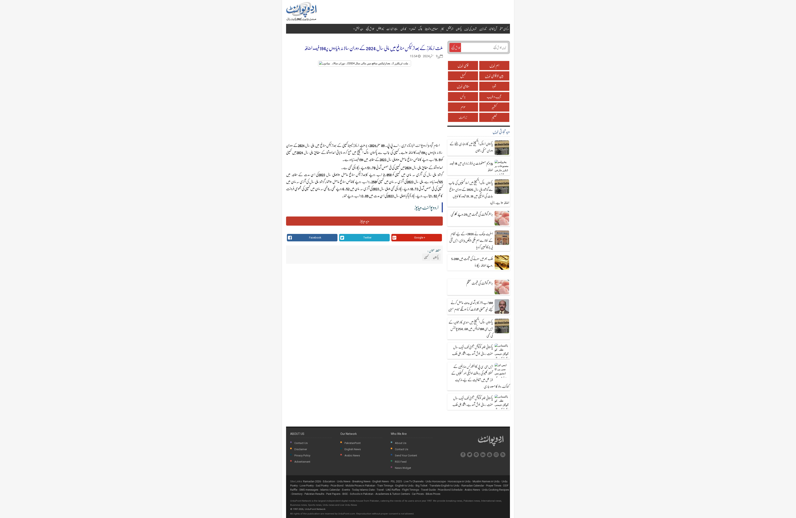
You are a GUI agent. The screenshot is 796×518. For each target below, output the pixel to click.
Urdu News (343, 481)
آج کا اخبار (493, 28)
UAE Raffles (393, 489)
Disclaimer (300, 449)
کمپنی (289, 152)
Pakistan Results (314, 493)
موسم (463, 107)
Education (329, 481)
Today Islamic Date (363, 489)
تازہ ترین (482, 28)
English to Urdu (404, 485)
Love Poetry (307, 485)
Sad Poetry (322, 485)
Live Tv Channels (413, 481)
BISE (345, 493)
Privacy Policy (302, 455)
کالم (442, 28)
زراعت (463, 117)
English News (353, 449)
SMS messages (308, 489)
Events (346, 489)
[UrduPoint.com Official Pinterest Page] (476, 454)
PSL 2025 (396, 481)
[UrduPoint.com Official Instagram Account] (496, 454)
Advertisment (302, 461)
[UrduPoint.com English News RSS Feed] (502, 454)
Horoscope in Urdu (459, 481)
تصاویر (413, 28)
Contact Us (301, 443)
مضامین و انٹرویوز (431, 28)
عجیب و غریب (494, 96)
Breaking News (361, 481)
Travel (380, 489)
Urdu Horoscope (436, 481)
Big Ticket (421, 485)
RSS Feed (400, 461)
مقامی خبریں (463, 86)
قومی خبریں (462, 65)
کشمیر (494, 107)
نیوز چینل (380, 28)
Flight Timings (410, 489)
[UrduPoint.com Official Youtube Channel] (489, 454)
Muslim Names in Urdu (486, 481)
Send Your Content (406, 455)
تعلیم (494, 117)
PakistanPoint (353, 443)
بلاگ (420, 28)
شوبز (494, 86)
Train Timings (385, 485)
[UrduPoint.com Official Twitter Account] (469, 454)
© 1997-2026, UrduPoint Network (307, 509)
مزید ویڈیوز (364, 221)
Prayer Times (493, 485)
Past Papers (333, 493)
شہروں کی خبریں (470, 28)
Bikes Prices (433, 493)
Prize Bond (337, 485)
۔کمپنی (397, 152)
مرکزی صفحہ (504, 28)
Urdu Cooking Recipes (495, 489)
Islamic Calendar (330, 489)
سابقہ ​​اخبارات (392, 28)
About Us (400, 443)
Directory (297, 493)
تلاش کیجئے (370, 28)
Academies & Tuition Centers (392, 493)
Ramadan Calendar (472, 485)
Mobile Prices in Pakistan (360, 485)
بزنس (463, 96)
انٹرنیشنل (449, 28)
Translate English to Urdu (444, 485)
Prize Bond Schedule (450, 489)
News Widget (403, 467)
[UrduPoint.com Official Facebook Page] (463, 454)
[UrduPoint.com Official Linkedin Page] (482, 454)
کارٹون (403, 28)
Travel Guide (428, 489)
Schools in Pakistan (361, 493)
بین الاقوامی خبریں (494, 76)
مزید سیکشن (359, 28)
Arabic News (352, 455)
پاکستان (459, 28)
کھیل (463, 76)
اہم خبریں (494, 65)
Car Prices (418, 493)
